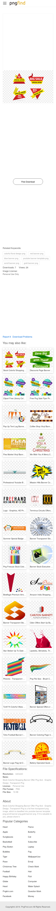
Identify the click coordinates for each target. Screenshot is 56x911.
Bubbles (6, 851)
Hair (30, 871)
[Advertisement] (28, 42)
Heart (5, 826)
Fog (29, 851)
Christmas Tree (9, 866)
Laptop (31, 846)
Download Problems (22, 336)
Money (31, 896)
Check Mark (33, 866)
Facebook (7, 896)
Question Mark (34, 891)
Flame (31, 826)
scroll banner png (11, 263)
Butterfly (31, 831)
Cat (29, 836)
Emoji (30, 861)
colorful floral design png (14, 253)
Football (6, 871)
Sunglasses (8, 836)
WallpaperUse (34, 856)
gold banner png (31, 263)
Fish (30, 876)
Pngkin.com (8, 891)
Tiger (5, 856)
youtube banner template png (36, 258)
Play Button (8, 846)
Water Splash (34, 886)
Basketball (7, 841)
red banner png (36, 253)
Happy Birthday (9, 876)
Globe (5, 881)
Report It (7, 336)
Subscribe (32, 841)
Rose (5, 861)
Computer (32, 881)
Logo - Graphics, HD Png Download (18, 510)
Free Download (28, 181)
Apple (5, 831)
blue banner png (11, 258)
